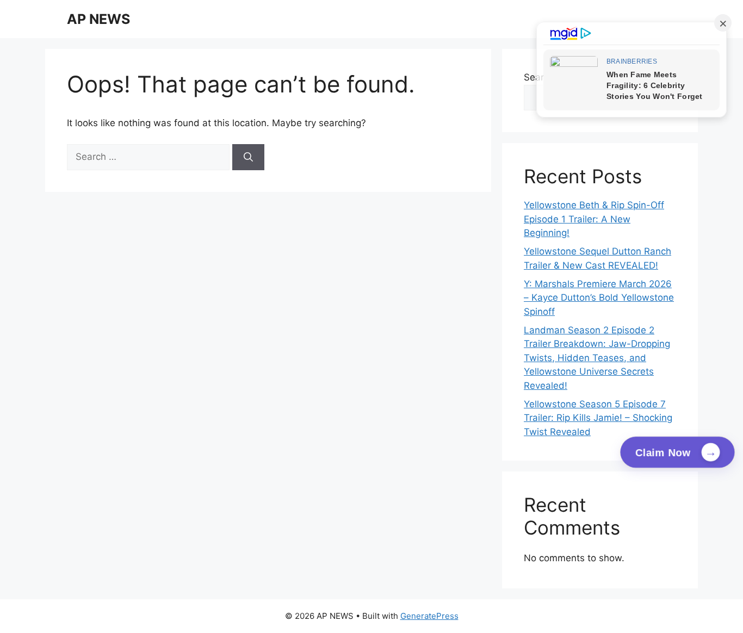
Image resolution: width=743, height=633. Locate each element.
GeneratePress (429, 616)
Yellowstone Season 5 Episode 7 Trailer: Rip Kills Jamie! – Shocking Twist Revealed (598, 418)
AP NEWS (98, 19)
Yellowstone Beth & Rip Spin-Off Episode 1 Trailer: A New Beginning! (594, 219)
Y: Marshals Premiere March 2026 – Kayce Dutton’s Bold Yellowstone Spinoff (599, 297)
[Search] (248, 157)
